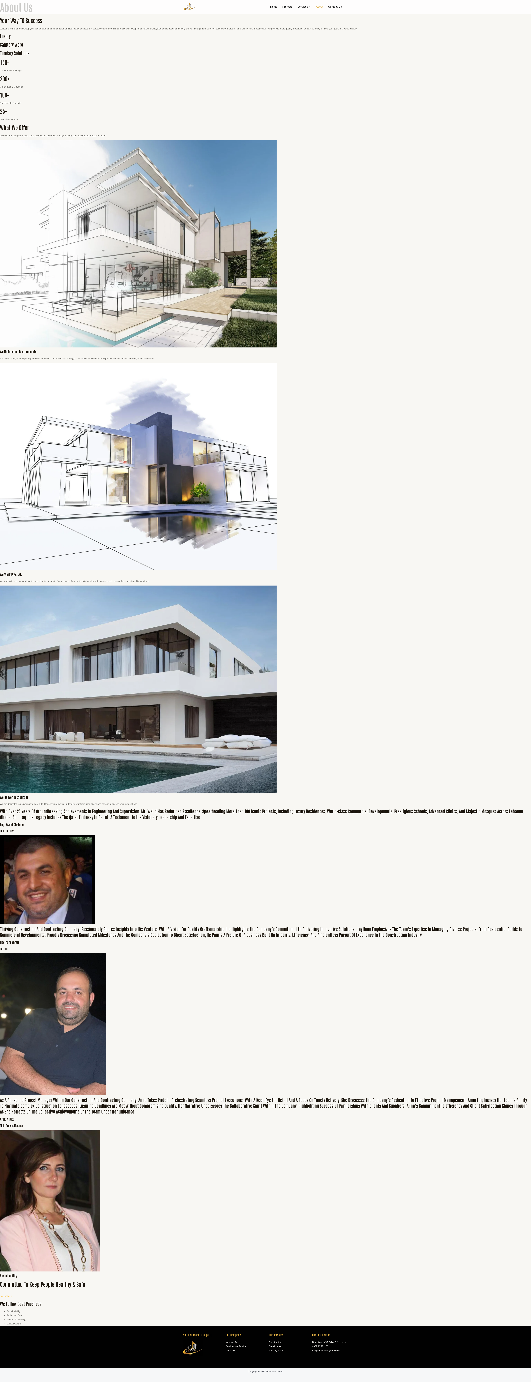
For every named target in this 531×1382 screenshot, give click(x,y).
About (319, 6)
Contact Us (335, 6)
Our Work (230, 1350)
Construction (275, 1342)
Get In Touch (6, 1296)
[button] (309, 6)
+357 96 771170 (320, 1346)
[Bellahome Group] (189, 7)
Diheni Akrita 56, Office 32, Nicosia (329, 1342)
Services (302, 6)
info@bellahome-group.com (325, 1350)
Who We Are (232, 1342)
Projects (287, 6)
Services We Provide (236, 1346)
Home (273, 6)
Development (275, 1346)
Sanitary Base (276, 1350)
